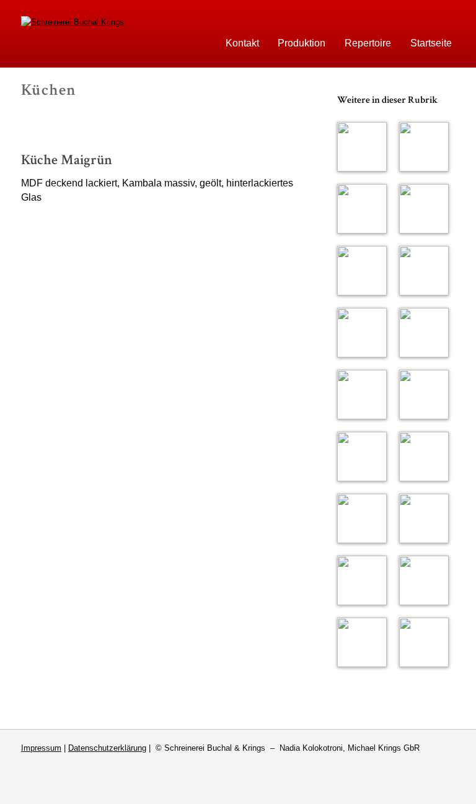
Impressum (41, 748)
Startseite (431, 43)
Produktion (301, 43)
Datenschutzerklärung (107, 748)
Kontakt (242, 43)
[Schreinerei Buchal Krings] (72, 22)
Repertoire (368, 43)
